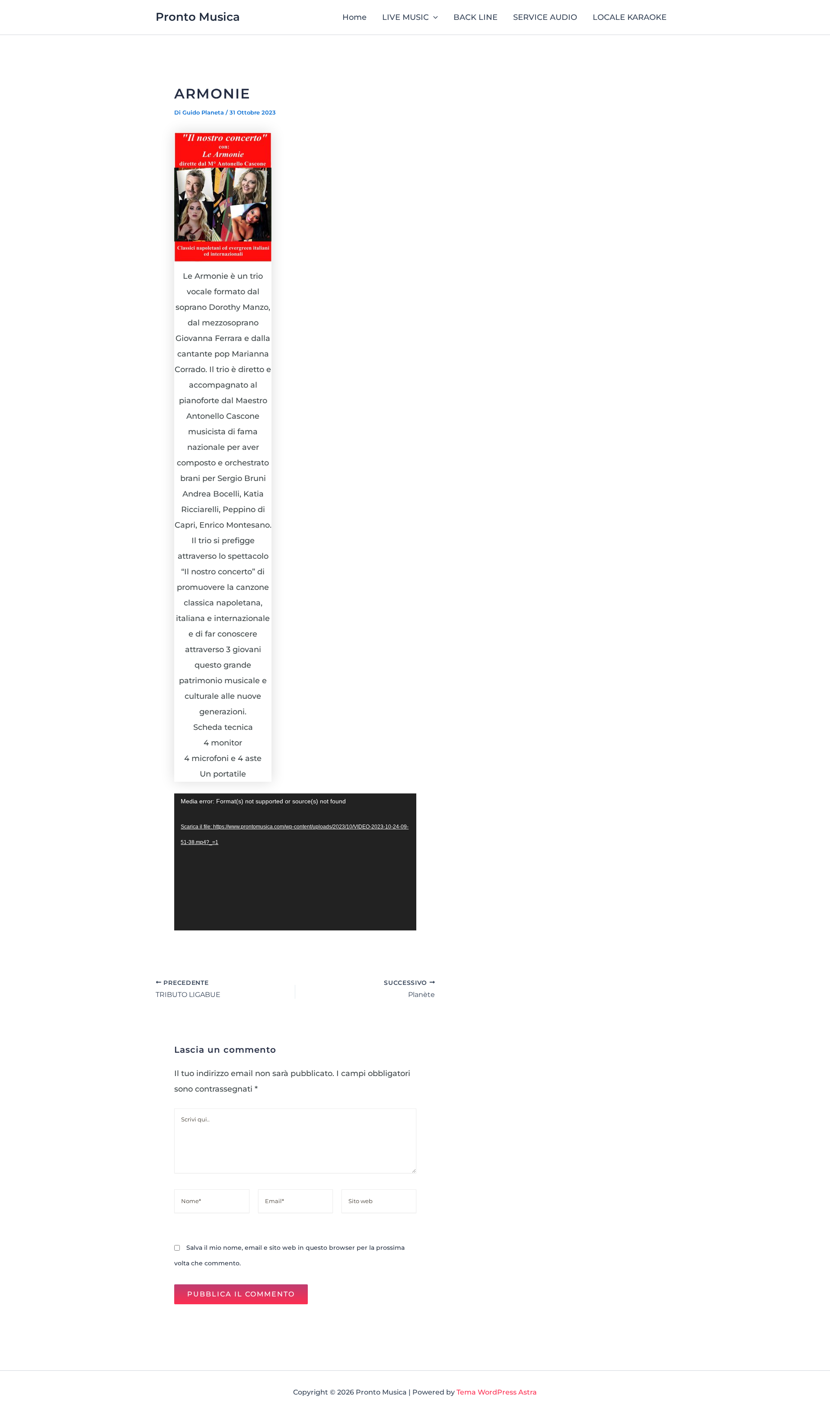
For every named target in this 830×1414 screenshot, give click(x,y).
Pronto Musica (198, 17)
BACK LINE (475, 17)
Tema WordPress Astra (496, 1392)
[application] (295, 861)
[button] (433, 17)
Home (354, 17)
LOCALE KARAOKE (630, 17)
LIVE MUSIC (405, 17)
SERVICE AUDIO (545, 17)
